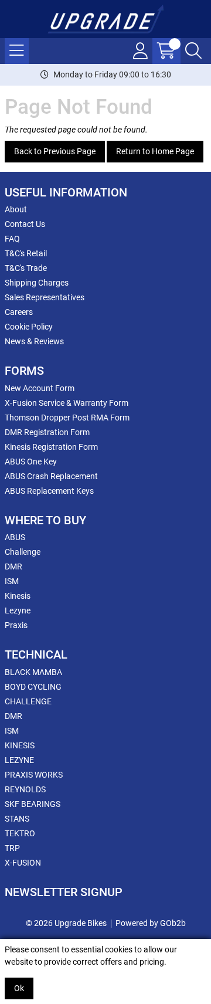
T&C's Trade (26, 268)
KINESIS (20, 745)
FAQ (12, 238)
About (16, 209)
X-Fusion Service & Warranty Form (66, 403)
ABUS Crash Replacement (51, 476)
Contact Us (25, 224)
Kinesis (17, 596)
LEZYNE (19, 760)
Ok (19, 988)
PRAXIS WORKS (34, 774)
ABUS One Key (31, 461)
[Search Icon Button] (193, 51)
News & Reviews (34, 341)
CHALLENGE (28, 701)
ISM (12, 581)
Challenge (22, 552)
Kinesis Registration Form (51, 447)
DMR (13, 566)
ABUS (15, 537)
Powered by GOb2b (150, 923)
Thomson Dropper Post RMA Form (67, 417)
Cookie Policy (29, 326)
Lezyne (17, 610)
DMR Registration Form (47, 432)
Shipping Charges (37, 282)
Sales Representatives (44, 297)
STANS (17, 818)
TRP (12, 848)
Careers (19, 312)
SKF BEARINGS (32, 804)
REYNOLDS (25, 789)
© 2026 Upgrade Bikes (66, 923)
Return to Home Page (155, 151)
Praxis (16, 625)
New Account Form (39, 388)
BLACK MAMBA (33, 672)
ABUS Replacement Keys (49, 491)
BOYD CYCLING (33, 686)
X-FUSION (23, 862)
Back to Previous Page (55, 151)
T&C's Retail (26, 253)
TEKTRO (20, 833)
